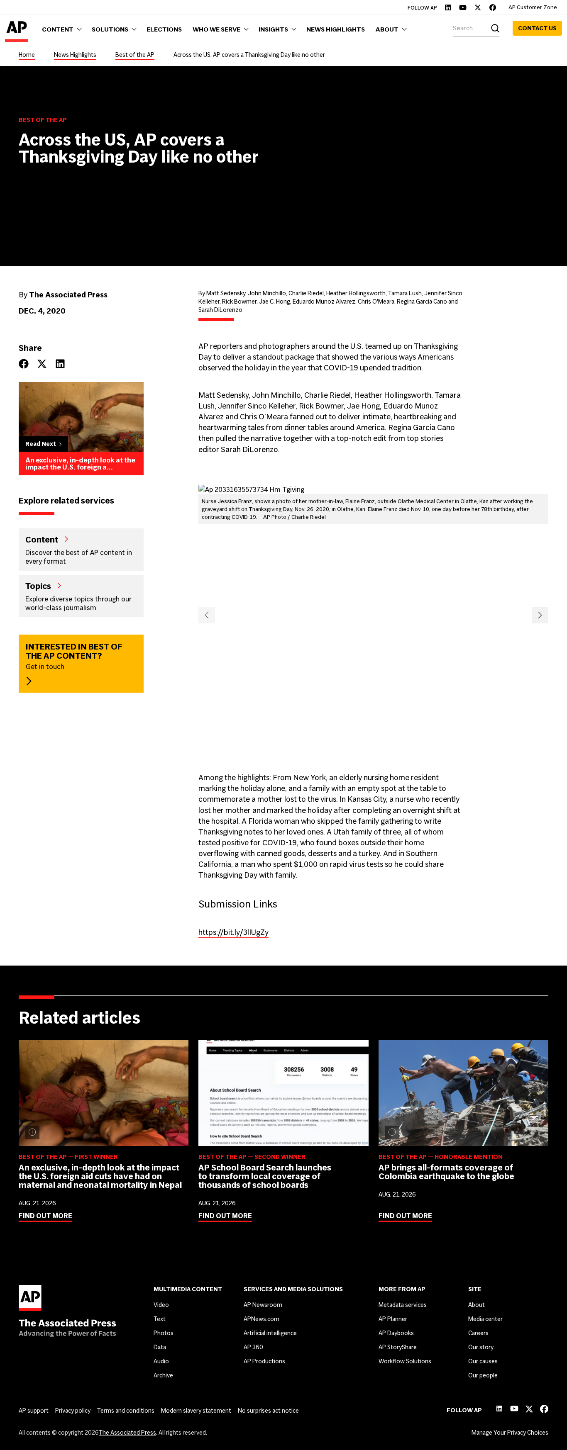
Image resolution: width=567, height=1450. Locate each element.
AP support (34, 1410)
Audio (161, 1361)
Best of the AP (134, 55)
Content (41, 539)
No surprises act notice (268, 1410)
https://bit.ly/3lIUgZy (233, 932)
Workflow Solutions (405, 1361)
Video (161, 1305)
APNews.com (261, 1319)
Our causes (483, 1361)
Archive (163, 1375)
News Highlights (75, 55)
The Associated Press (127, 1432)
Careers (478, 1333)
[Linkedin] (448, 7)
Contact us (537, 28)
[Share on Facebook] (24, 364)
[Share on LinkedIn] (60, 364)
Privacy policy (72, 1410)
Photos (164, 1333)
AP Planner (393, 1319)
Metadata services (403, 1305)
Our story (481, 1347)
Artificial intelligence (270, 1333)
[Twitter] (478, 7)
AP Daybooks (396, 1333)
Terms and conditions (125, 1410)
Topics (38, 585)
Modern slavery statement (196, 1410)
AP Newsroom (263, 1305)
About (476, 1305)
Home (27, 55)
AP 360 (253, 1347)
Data (160, 1347)
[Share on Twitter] (42, 364)
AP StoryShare (398, 1347)
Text (160, 1319)
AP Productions (264, 1361)
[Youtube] (463, 7)
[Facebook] (493, 7)
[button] (206, 615)
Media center (485, 1319)
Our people (483, 1375)
